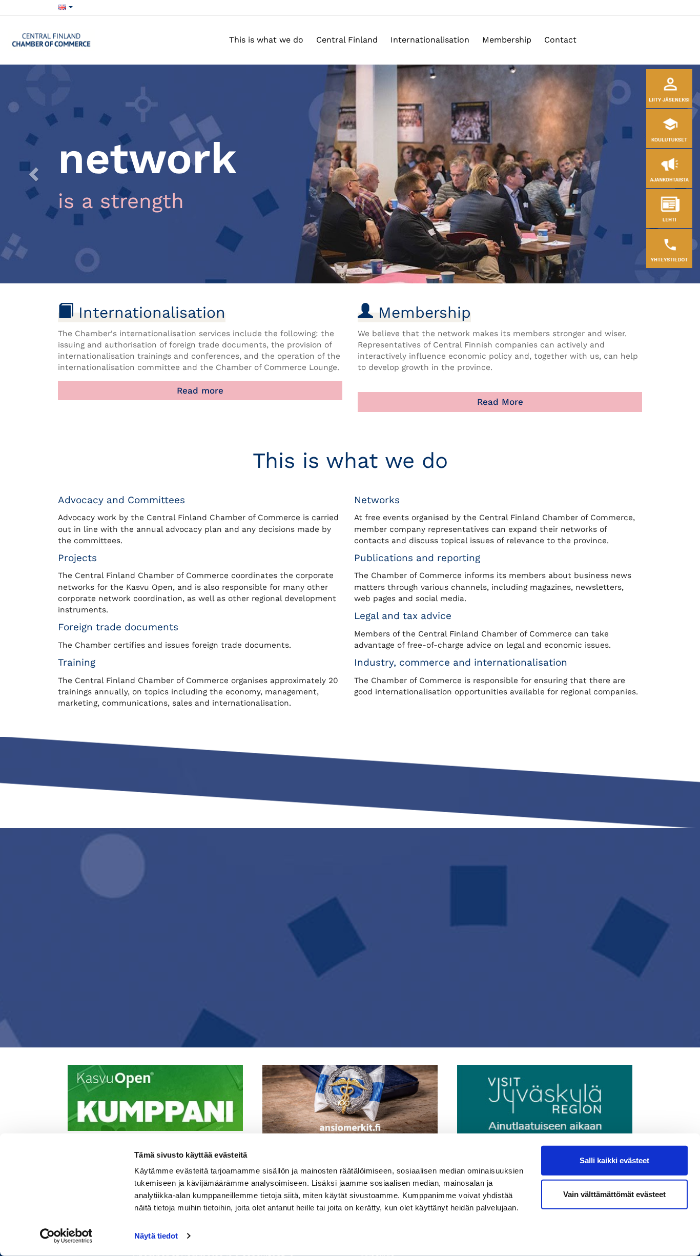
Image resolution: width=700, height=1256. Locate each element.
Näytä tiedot (156, 1235)
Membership (506, 40)
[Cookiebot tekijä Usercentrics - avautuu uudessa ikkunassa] (66, 1236)
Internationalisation (429, 40)
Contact (560, 40)
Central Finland (347, 40)
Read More (500, 402)
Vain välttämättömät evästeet (614, 1193)
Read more (200, 390)
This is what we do (266, 40)
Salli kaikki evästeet (614, 1160)
